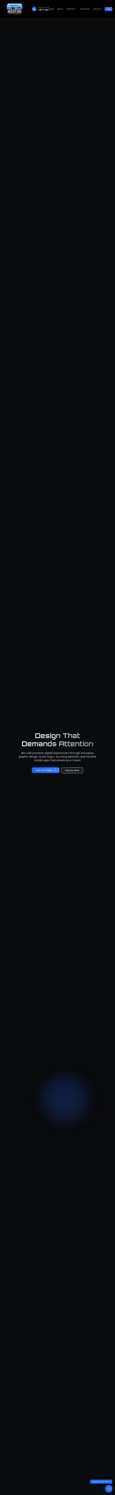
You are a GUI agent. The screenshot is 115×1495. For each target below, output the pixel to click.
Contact (97, 9)
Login (108, 9)
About (60, 9)
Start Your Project (43, 770)
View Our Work (72, 770)
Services (70, 9)
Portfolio (85, 9)
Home (51, 9)
